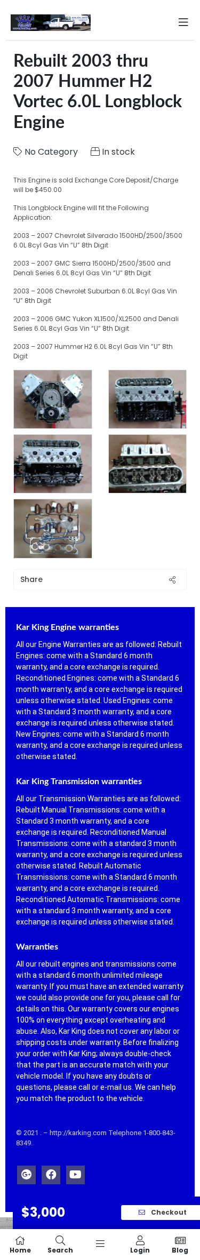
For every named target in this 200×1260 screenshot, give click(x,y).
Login (140, 1250)
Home (20, 1250)
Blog (180, 1250)
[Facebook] (51, 1172)
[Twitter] (26, 1172)
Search (60, 1250)
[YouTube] (75, 1172)
